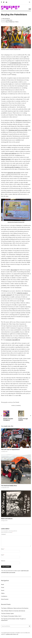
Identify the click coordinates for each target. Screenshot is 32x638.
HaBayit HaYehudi (5, 159)
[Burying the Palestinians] (16, 210)
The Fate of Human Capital (7, 613)
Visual (2, 587)
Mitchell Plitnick (6, 18)
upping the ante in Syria (14, 172)
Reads (2, 584)
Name (3, 549)
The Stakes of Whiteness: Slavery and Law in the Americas (14, 608)
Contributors (4, 596)
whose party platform (10, 153)
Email (2, 554)
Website (3, 560)
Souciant (10, 7)
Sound (2, 590)
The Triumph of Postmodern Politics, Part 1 (11, 616)
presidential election (15, 62)
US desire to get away (22, 120)
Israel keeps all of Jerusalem (12, 167)
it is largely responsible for (13, 339)
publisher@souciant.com (12, 634)
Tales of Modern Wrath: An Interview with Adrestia (13, 610)
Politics (17, 21)
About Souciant (4, 599)
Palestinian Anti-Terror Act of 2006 (17, 130)
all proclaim (14, 270)
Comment (3, 534)
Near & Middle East (10, 21)
